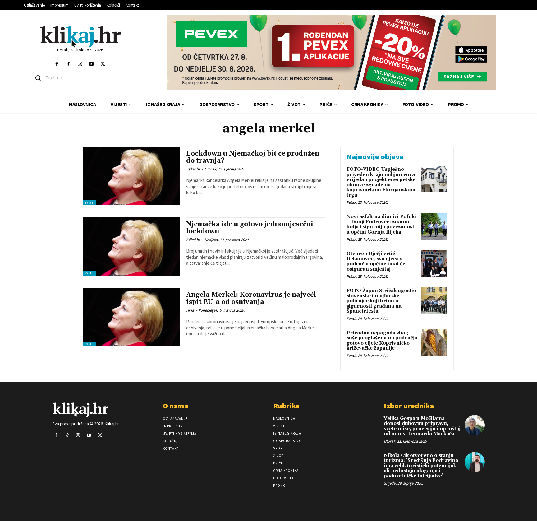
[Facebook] (57, 64)
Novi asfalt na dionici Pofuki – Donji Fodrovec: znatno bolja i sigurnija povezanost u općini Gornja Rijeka (381, 224)
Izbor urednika (409, 406)
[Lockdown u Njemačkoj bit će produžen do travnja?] (131, 176)
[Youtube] (91, 64)
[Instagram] (80, 64)
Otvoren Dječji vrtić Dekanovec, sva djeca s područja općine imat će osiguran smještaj (376, 261)
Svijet (90, 203)
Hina (190, 310)
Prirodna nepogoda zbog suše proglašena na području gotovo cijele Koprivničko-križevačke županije (382, 340)
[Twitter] (103, 64)
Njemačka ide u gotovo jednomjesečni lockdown (249, 227)
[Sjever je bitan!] (80, 37)
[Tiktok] (68, 64)
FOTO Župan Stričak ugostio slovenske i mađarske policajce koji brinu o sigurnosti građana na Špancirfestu (381, 301)
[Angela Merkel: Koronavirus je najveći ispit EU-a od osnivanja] (131, 317)
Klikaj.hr (193, 169)
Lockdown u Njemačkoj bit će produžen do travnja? (252, 157)
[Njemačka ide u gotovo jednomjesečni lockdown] (131, 246)
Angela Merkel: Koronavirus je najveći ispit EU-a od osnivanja (251, 298)
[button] (85, 77)
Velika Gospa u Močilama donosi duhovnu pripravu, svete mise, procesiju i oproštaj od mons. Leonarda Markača (422, 426)
